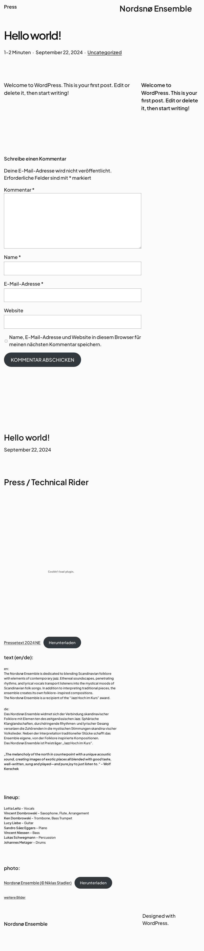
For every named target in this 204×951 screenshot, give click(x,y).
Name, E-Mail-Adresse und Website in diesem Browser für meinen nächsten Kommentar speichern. (75, 340)
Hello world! (27, 437)
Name (12, 257)
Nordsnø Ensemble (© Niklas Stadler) (38, 882)
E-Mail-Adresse (23, 284)
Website (13, 310)
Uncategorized (104, 52)
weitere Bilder (15, 897)
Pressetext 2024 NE (22, 642)
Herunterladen (62, 642)
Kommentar (19, 190)
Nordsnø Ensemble (156, 8)
